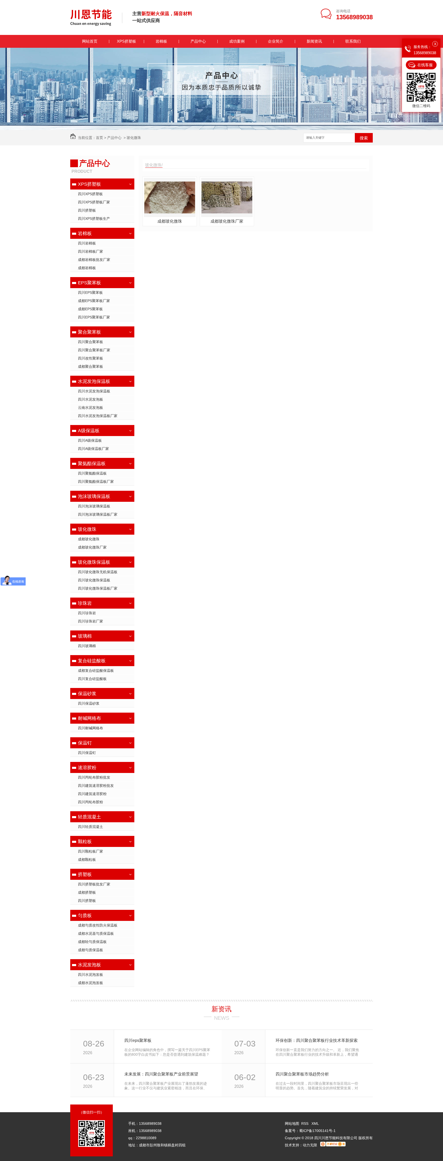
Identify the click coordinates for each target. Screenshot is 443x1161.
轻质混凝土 (89, 816)
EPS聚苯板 (89, 282)
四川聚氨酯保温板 (92, 473)
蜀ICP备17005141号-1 (317, 1131)
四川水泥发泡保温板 (94, 391)
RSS (305, 1123)
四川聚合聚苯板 (90, 342)
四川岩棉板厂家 (90, 251)
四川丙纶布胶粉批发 (94, 777)
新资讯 (221, 1009)
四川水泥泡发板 (90, 975)
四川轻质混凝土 (90, 827)
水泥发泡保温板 (94, 381)
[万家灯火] (333, 1145)
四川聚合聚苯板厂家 (94, 350)
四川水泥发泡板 (90, 399)
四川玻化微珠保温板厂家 (97, 588)
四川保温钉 (87, 753)
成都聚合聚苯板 (90, 366)
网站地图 (292, 1123)
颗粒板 (85, 841)
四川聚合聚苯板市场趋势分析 (302, 1074)
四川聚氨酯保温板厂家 (96, 481)
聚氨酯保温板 (92, 463)
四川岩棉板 (87, 243)
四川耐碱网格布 (90, 728)
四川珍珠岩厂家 (90, 621)
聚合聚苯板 (89, 332)
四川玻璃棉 (87, 646)
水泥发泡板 (89, 964)
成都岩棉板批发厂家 (94, 260)
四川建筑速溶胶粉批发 (96, 786)
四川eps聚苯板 (138, 1040)
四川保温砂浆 (88, 703)
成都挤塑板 (87, 892)
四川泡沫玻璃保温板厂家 (97, 514)
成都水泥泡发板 (90, 983)
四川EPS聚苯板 (90, 292)
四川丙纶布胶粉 (90, 802)
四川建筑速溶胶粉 (92, 794)
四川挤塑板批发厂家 (94, 884)
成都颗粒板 (87, 859)
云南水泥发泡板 (90, 407)
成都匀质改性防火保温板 (97, 925)
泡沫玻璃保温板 (94, 496)
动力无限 (310, 1145)
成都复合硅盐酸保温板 (96, 670)
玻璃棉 (85, 636)
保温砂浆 (87, 693)
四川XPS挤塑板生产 (94, 218)
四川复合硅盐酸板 (92, 679)
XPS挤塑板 (126, 41)
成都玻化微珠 (88, 539)
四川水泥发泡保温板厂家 (97, 416)
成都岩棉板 (87, 268)
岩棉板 (161, 41)
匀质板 (85, 915)
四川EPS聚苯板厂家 (94, 317)
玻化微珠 (134, 138)
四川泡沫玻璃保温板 (94, 506)
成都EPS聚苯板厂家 (94, 301)
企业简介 (275, 41)
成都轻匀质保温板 (92, 942)
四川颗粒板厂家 (90, 851)
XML (315, 1123)
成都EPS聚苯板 (90, 309)
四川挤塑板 (87, 210)
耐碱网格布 (89, 718)
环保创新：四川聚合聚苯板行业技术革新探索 (317, 1040)
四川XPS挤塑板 (90, 194)
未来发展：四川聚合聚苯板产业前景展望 (161, 1074)
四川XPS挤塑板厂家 (94, 202)
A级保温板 (88, 430)
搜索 (364, 138)
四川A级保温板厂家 (93, 449)
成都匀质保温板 (90, 950)
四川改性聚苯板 (90, 358)
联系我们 (353, 41)
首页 (99, 138)
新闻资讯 (314, 41)
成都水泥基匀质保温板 (96, 933)
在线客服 (425, 65)
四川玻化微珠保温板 (94, 580)
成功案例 (237, 41)
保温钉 (85, 742)
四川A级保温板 (90, 440)
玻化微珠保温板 (94, 562)
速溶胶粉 (87, 767)
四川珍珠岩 (87, 613)
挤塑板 (85, 874)
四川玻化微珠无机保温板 (97, 572)
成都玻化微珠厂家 (92, 547)
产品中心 (198, 41)
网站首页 (89, 41)
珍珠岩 (85, 603)
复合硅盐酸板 (92, 660)
